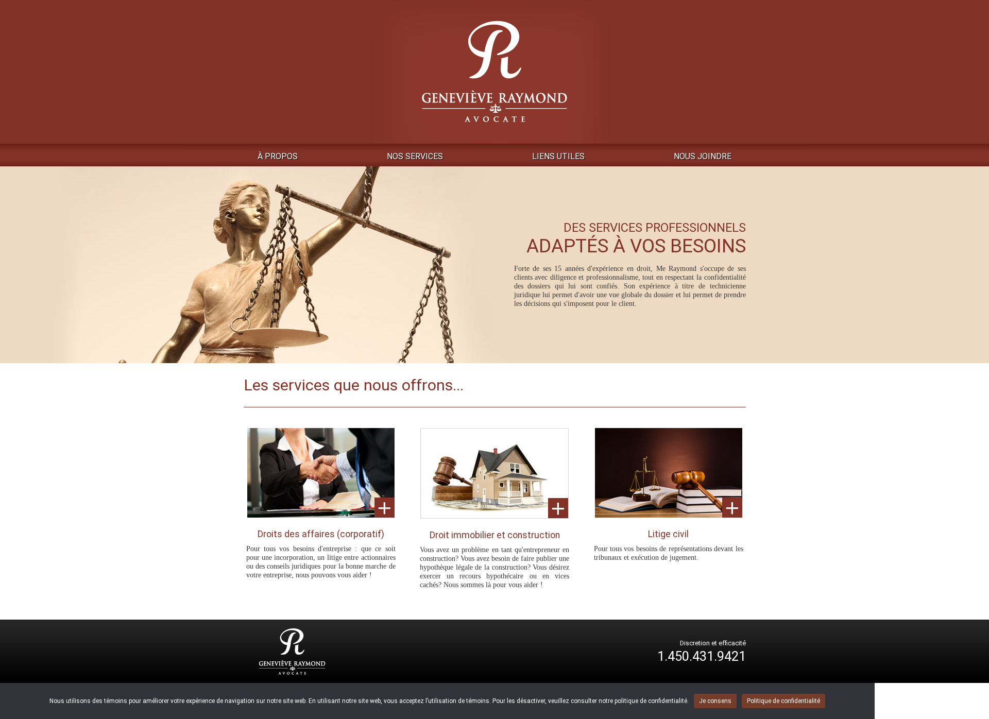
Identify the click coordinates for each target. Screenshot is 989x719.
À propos (278, 156)
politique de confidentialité (651, 701)
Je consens (715, 701)
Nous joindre (702, 156)
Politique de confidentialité (783, 701)
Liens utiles (558, 156)
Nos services (415, 156)
